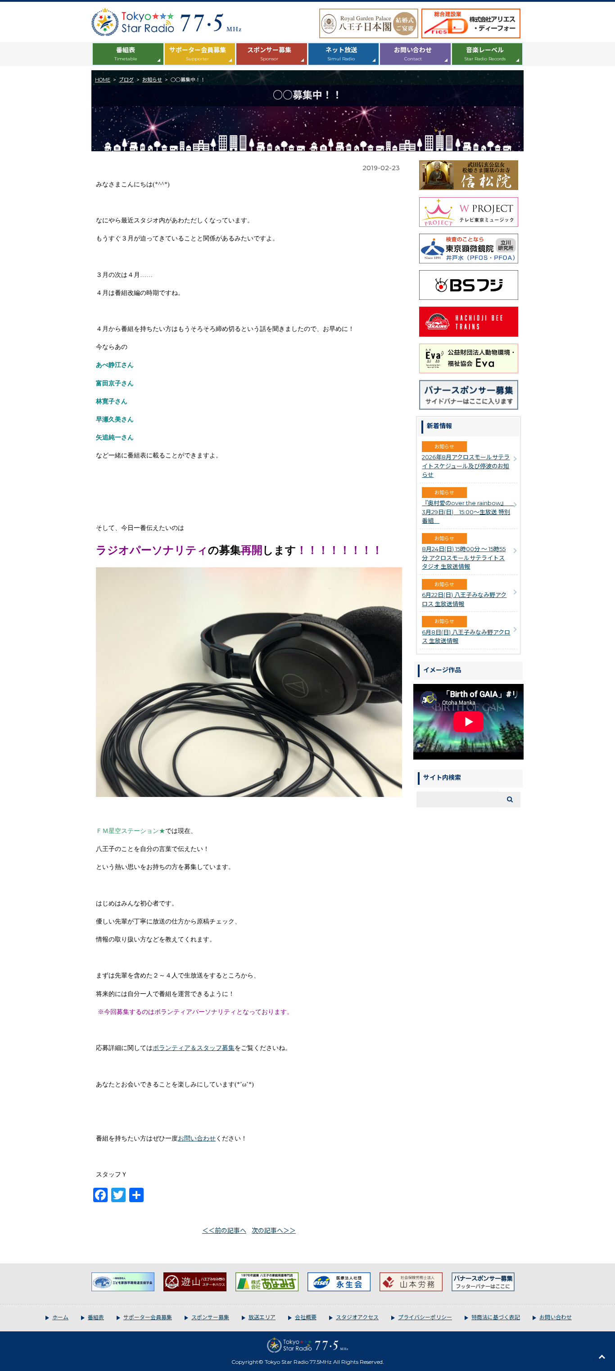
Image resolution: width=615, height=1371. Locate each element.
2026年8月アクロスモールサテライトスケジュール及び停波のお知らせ (466, 465)
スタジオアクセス (357, 1317)
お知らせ (152, 80)
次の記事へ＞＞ (274, 1230)
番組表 (125, 54)
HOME (102, 80)
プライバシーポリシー (425, 1317)
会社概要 (306, 1317)
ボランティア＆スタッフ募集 (194, 1048)
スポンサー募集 (269, 54)
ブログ (126, 80)
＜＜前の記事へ (224, 1230)
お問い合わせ (413, 54)
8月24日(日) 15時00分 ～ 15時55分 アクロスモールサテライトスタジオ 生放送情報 (464, 557)
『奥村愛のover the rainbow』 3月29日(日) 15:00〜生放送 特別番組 (468, 511)
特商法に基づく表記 (495, 1317)
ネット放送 (341, 54)
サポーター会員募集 (197, 54)
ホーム (60, 1317)
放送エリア (262, 1317)
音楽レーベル (485, 54)
